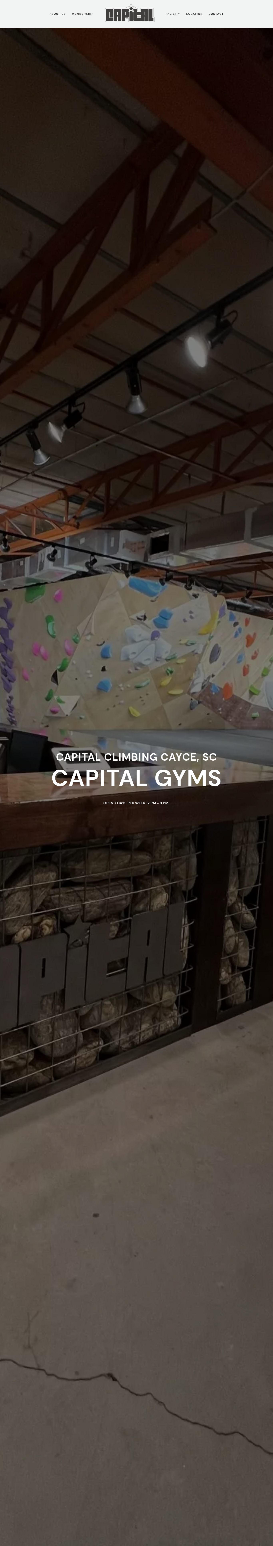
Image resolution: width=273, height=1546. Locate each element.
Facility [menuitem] (173, 13)
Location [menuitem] (194, 13)
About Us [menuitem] (58, 13)
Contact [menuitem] (216, 13)
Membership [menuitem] (83, 13)
